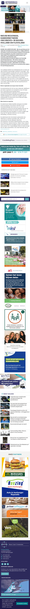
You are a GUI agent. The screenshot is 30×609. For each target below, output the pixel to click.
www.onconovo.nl (5, 129)
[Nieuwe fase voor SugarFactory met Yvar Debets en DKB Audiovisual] (5, 440)
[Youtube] (5, 564)
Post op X (15, 162)
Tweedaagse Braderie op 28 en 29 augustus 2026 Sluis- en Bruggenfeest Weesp (19, 412)
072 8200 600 (6, 555)
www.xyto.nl (6, 558)
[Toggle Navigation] (27, 3)
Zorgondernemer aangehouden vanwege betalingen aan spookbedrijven (18, 398)
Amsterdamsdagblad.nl (11, 2)
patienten (10, 131)
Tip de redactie (16, 165)
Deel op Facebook (16, 159)
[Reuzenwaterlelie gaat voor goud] (5, 426)
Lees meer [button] (9, 606)
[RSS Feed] (8, 564)
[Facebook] (2, 564)
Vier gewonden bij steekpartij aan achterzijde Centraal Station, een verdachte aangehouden (18, 405)
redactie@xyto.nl (7, 556)
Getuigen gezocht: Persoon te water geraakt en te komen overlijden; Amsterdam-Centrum (19, 175)
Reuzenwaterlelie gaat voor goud (18, 424)
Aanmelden (5, 573)
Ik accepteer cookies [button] (22, 603)
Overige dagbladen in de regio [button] (9, 594)
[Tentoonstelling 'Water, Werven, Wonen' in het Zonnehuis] (5, 433)
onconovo (14, 131)
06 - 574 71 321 (20, 152)
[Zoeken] (27, 199)
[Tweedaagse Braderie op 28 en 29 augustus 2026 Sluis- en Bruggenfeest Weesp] (5, 413)
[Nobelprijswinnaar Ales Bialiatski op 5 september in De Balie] (5, 447)
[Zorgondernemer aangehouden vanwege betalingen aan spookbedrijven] (5, 399)
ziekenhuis (4, 131)
